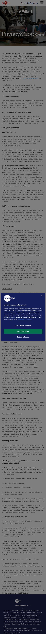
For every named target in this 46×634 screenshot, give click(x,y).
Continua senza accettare (23, 325)
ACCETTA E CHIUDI (23, 331)
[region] (23, 317)
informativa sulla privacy (25, 319)
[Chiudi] (41, 295)
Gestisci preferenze (23, 337)
